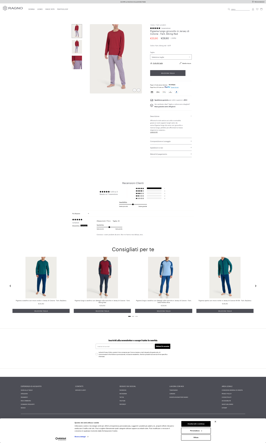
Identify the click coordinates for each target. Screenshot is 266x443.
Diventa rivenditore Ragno (178, 397)
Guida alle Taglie (27, 390)
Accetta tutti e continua (196, 424)
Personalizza (195, 431)
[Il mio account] (253, 9)
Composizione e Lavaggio (160, 141)
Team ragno (173, 390)
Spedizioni (24, 393)
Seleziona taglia (168, 73)
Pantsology (62, 9)
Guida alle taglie (158, 63)
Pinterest (122, 404)
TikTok (121, 397)
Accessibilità (226, 401)
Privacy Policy (227, 393)
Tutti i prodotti (161, 25)
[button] (155, 28)
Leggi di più (154, 132)
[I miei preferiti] (257, 9)
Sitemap (224, 408)
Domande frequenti (27, 404)
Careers (172, 393)
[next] (138, 90)
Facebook (122, 390)
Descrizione (154, 116)
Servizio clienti (80, 390)
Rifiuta (196, 437)
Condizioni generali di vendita (232, 390)
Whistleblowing (227, 404)
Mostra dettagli (80, 436)
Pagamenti (24, 397)
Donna (31, 9)
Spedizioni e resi (156, 147)
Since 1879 (49, 9)
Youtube (122, 401)
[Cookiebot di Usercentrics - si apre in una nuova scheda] (61, 439)
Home (152, 25)
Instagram (123, 393)
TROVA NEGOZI (259, 2)
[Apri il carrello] (261, 9)
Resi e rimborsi (26, 401)
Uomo (40, 9)
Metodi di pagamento (158, 154)
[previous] (134, 90)
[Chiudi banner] (215, 421)
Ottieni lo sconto (162, 346)
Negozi (23, 408)
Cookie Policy (226, 397)
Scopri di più (175, 87)
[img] (84, 219)
